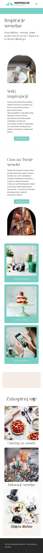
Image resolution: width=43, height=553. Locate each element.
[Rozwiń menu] (36, 3)
